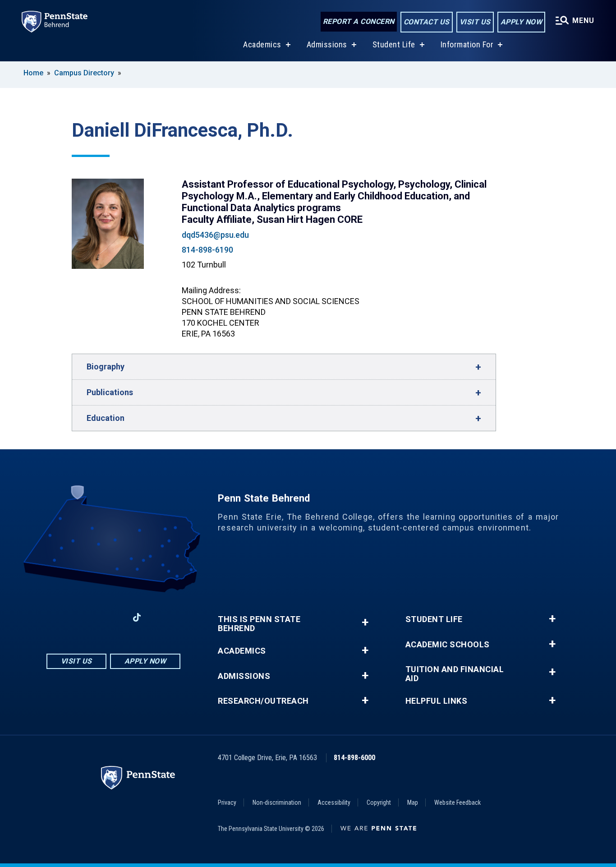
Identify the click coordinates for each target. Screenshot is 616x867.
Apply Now (521, 22)
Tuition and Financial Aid (454, 674)
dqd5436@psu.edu (215, 235)
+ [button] (365, 622)
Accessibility (333, 802)
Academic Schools (447, 644)
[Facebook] (66, 617)
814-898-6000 (354, 757)
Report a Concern (359, 21)
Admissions (327, 44)
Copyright (379, 802)
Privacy (227, 802)
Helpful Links (436, 701)
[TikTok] (136, 617)
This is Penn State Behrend (259, 624)
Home (33, 73)
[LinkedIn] (113, 617)
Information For (467, 44)
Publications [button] (110, 392)
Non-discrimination (277, 802)
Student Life (393, 44)
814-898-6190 (207, 249)
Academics (262, 44)
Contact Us (427, 22)
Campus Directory (84, 73)
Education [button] (105, 418)
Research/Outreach (263, 701)
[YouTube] (160, 617)
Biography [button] (105, 366)
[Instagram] (89, 617)
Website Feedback (457, 802)
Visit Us (475, 22)
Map (412, 802)
